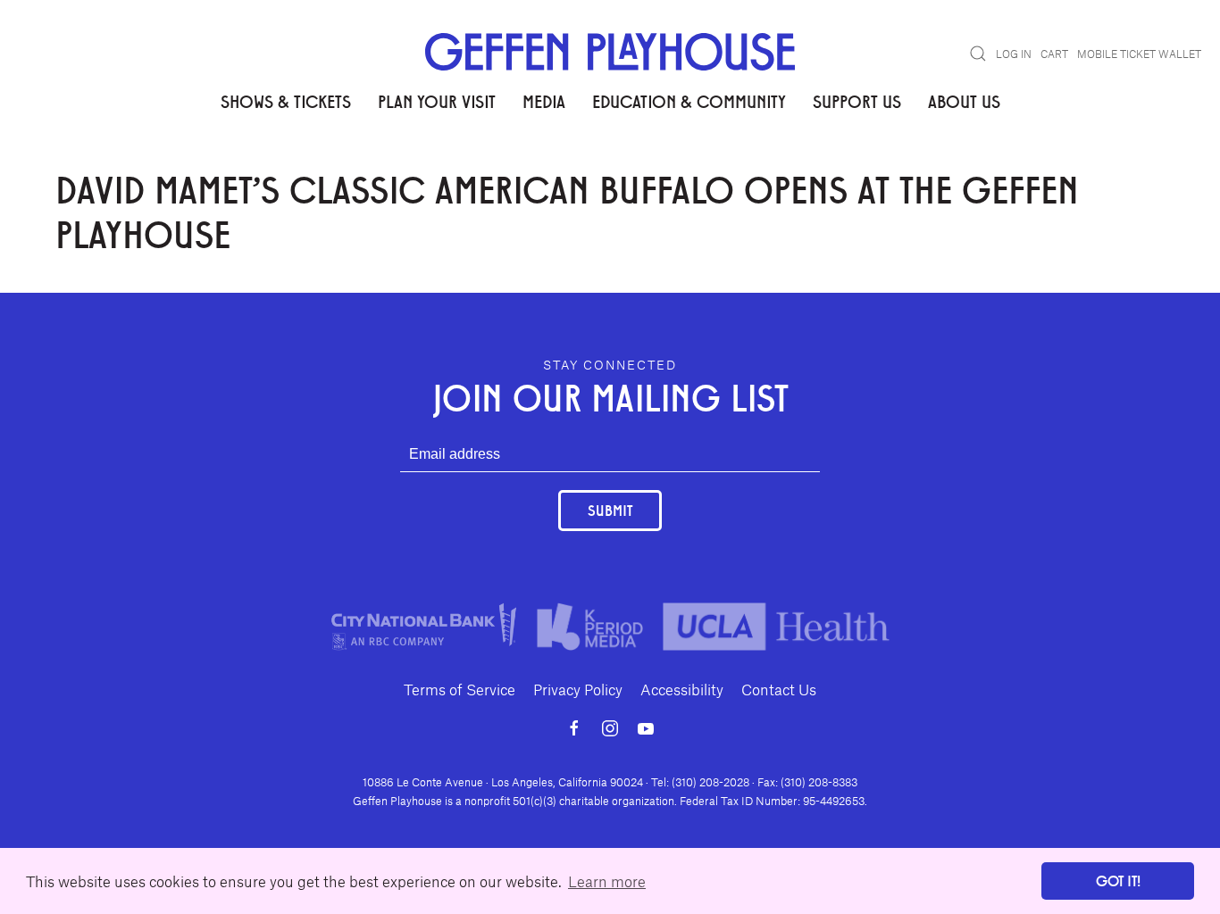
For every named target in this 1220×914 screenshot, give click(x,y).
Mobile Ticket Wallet (1139, 53)
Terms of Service (459, 689)
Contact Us (778, 689)
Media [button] (543, 100)
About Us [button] (964, 100)
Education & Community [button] (689, 100)
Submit (610, 510)
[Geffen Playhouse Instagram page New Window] (610, 728)
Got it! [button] (1118, 880)
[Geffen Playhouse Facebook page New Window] (574, 728)
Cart (1054, 53)
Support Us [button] (857, 100)
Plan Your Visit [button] (437, 100)
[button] (978, 53)
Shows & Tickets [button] (286, 100)
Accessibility (681, 689)
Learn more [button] (607, 881)
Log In (1014, 53)
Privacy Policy (578, 689)
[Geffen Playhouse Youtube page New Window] (646, 728)
